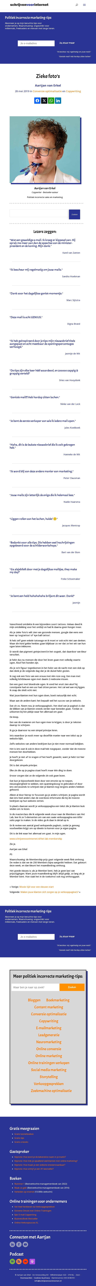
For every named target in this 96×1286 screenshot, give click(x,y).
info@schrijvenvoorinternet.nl (48, 1281)
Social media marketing (48, 1070)
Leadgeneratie (48, 1035)
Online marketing (49, 1056)
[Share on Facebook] (37, 100)
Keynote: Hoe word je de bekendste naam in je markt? (40, 1157)
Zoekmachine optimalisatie (51, 1090)
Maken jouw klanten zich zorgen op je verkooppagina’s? (49, 891)
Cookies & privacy (42, 1278)
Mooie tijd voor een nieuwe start (36, 886)
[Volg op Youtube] (25, 1244)
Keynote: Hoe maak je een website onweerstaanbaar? (39, 1165)
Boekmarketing (58, 1000)
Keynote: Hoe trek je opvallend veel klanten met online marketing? (46, 1161)
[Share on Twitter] (44, 100)
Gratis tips (19, 1138)
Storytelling (49, 1076)
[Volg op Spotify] (12, 1261)
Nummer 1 (19, 1183)
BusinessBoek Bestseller (26, 1218)
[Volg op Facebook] (19, 1244)
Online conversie (48, 1049)
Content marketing (48, 1007)
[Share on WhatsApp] (51, 100)
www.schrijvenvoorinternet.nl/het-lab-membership (36, 838)
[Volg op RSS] (19, 1261)
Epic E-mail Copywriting (25, 1214)
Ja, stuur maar (67, 43)
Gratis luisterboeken (24, 1134)
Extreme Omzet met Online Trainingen (32, 1210)
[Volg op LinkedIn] (12, 1244)
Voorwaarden (26, 1278)
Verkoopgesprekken (49, 1083)
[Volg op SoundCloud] (25, 1261)
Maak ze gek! (20, 1187)
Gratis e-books (21, 1142)
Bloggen (34, 1000)
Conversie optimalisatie (47, 91)
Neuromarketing (48, 1042)
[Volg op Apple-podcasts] (32, 1261)
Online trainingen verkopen (48, 1063)
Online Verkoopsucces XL (26, 1222)
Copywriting (73, 91)
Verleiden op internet (24, 1191)
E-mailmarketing (48, 1028)
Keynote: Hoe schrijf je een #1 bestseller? (34, 1168)
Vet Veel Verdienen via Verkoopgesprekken (34, 1206)
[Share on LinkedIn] (58, 100)
